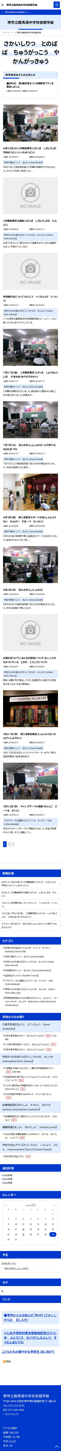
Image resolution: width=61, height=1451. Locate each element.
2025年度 (7, 1179)
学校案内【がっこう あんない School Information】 (28, 970)
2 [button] (9, 844)
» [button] (13, 844)
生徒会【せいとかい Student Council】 (22, 975)
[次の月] (54, 1205)
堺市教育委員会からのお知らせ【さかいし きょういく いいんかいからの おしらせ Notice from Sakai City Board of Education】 (31, 1001)
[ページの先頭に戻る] (57, 1447)
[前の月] (6, 1205)
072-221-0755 (16, 1405)
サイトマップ (11, 1414)
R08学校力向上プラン (17, 1156)
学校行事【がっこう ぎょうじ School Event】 (24, 956)
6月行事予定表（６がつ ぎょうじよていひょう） (27, 1049)
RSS (8, 1361)
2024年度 (7, 1182)
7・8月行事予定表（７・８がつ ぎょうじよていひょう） (30, 1044)
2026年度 (7, 1175)
